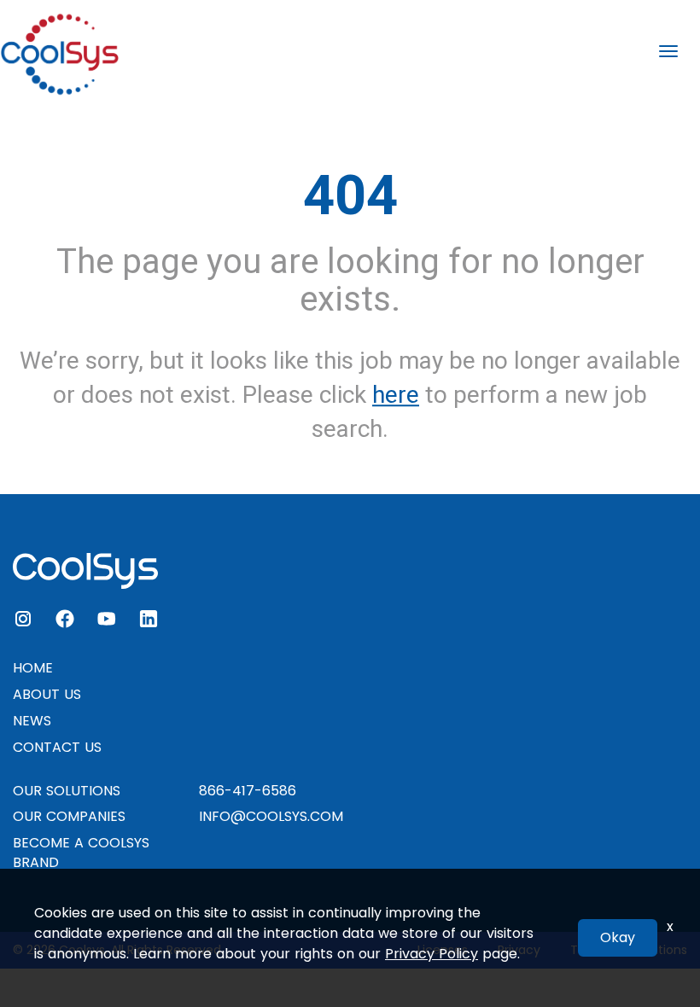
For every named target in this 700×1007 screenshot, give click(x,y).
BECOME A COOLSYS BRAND (81, 852)
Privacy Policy (431, 953)
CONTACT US (57, 747)
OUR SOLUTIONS (66, 790)
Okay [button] (617, 937)
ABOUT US (47, 694)
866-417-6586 (247, 790)
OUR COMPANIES (69, 816)
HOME (33, 668)
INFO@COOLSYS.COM (271, 816)
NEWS (32, 721)
